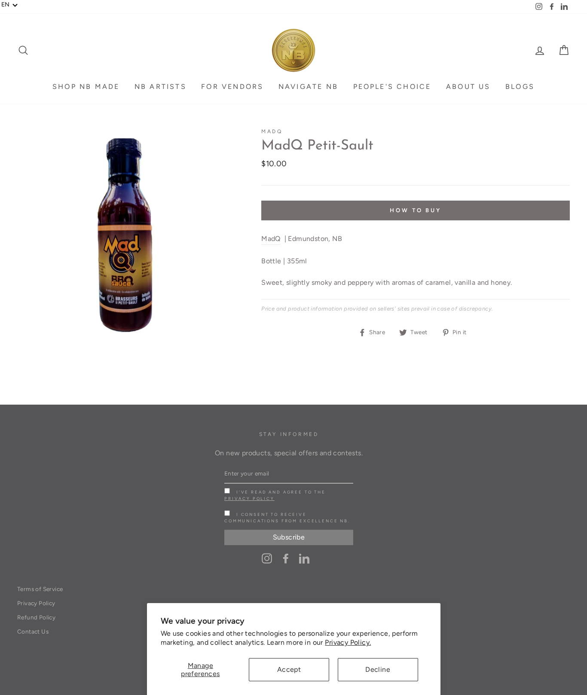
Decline (377, 669)
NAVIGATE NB (308, 86)
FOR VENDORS (232, 86)
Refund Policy (36, 617)
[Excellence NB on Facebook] (286, 558)
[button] (9, 4)
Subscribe (289, 537)
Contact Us (33, 631)
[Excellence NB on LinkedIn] (304, 558)
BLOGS (520, 86)
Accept (289, 669)
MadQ (271, 131)
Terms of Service (40, 588)
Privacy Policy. (348, 642)
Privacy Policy (249, 498)
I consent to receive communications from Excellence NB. (287, 517)
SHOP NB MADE (85, 86)
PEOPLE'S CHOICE (392, 86)
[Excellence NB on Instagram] (267, 558)
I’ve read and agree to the (275, 495)
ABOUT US (468, 86)
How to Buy (415, 210)
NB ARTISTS (160, 86)
